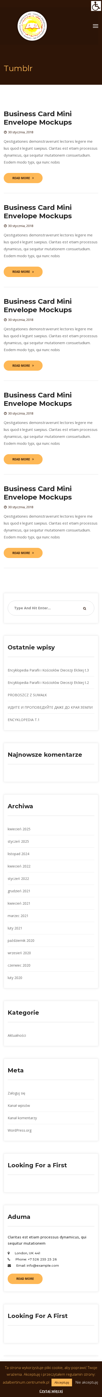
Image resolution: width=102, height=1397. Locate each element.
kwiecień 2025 (19, 829)
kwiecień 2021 (19, 903)
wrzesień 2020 (19, 952)
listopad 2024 (18, 853)
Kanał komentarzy (22, 1118)
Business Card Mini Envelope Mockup (38, 118)
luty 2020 (15, 977)
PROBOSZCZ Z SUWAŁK (27, 695)
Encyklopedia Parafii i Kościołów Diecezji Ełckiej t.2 (48, 682)
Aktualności (17, 1035)
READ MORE (25, 1279)
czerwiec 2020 (19, 965)
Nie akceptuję (87, 1382)
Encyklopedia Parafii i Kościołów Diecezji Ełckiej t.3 (48, 670)
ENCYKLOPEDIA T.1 (24, 719)
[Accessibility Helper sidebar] (96, 6)
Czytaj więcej (51, 1390)
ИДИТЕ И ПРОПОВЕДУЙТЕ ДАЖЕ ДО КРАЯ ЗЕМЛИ (50, 707)
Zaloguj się (16, 1093)
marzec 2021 (18, 915)
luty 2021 (15, 928)
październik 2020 (21, 940)
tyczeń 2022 (18, 878)
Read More (21, 178)
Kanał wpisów (19, 1105)
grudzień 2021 (19, 891)
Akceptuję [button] (61, 1382)
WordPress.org (19, 1130)
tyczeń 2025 (18, 841)
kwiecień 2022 (19, 866)
